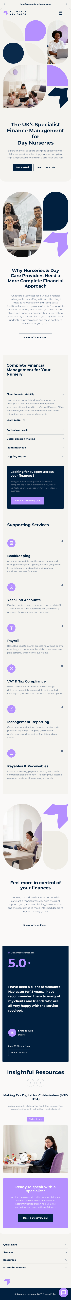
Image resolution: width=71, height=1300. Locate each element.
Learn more (14, 419)
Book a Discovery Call (35, 1217)
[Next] (66, 4)
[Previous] (4, 4)
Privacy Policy (49, 1294)
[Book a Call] (60, 13)
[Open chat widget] (64, 1293)
